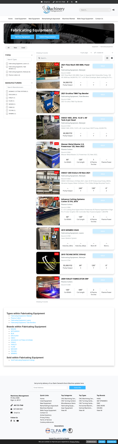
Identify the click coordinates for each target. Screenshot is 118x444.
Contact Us (99, 19)
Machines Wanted (68, 19)
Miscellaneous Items (68, 403)
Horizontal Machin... (86, 406)
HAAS (99, 399)
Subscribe (77, 388)
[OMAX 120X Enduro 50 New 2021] (48, 182)
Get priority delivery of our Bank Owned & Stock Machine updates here (59, 383)
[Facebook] (67, 2)
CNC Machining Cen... (68, 399)
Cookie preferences (47, 422)
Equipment (95, 46)
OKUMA (99, 408)
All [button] (8, 48)
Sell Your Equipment (22, 37)
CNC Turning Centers (68, 401)
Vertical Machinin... (85, 408)
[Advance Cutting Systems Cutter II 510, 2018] (48, 211)
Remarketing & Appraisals (51, 19)
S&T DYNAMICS (102, 401)
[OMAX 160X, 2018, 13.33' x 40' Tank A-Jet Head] (48, 127)
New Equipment (34, 19)
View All (64, 410)
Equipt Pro (53, 438)
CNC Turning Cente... (86, 401)
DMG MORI (101, 406)
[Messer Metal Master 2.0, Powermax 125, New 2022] (48, 155)
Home (10, 19)
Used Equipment (20, 19)
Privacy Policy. (74, 442)
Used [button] (23, 48)
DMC (98, 403)
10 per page (84, 53)
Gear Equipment (67, 408)
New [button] (15, 48)
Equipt (67, 438)
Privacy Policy (45, 417)
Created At (100, 53)
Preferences (91, 442)
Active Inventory (45, 415)
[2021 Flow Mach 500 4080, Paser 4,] (48, 75)
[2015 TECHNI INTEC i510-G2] (48, 263)
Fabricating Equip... (67, 406)
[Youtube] (76, 2)
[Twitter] (72, 2)
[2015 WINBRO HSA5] (48, 238)
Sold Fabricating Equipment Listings (23, 360)
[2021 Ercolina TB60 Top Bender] (48, 102)
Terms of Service (46, 420)
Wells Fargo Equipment (85, 19)
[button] (113, 10)
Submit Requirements (48, 37)
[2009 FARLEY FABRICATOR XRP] (48, 287)
